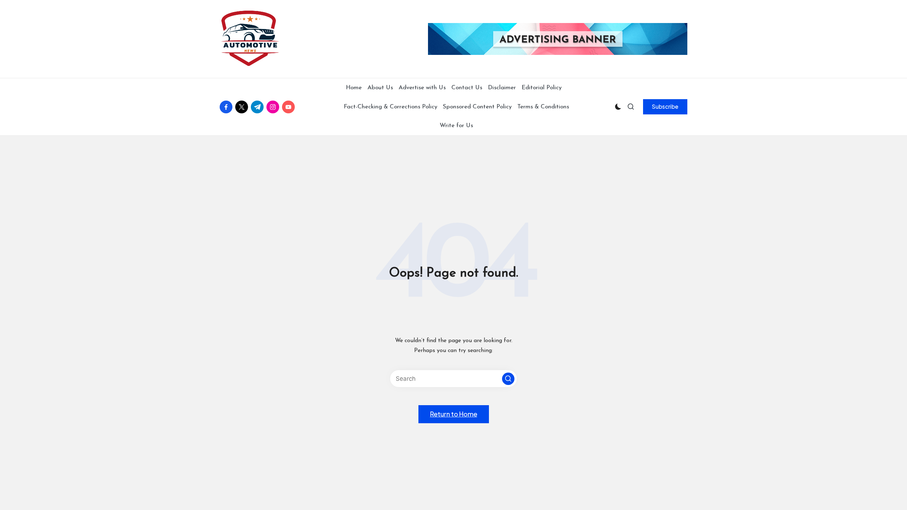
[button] (665, 106)
